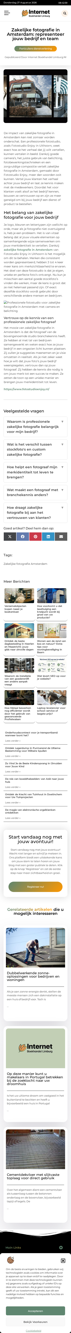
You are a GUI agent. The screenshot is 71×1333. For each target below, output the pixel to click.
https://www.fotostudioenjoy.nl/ (26, 389)
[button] (63, 1261)
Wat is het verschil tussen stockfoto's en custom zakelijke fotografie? (35, 449)
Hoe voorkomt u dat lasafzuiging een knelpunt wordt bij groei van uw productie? (49, 612)
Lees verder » (13, 740)
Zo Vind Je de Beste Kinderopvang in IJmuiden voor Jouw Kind (33, 765)
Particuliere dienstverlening (35, 48)
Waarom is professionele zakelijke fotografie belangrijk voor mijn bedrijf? (35, 427)
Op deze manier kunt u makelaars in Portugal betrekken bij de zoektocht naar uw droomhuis (35, 1079)
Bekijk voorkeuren (35, 1321)
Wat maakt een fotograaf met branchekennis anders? (35, 492)
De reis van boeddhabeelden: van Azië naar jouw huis (34, 780)
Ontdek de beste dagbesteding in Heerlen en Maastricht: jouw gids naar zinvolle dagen (19, 645)
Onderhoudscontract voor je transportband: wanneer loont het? (31, 734)
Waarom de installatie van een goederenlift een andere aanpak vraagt (18, 680)
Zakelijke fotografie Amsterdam (25, 564)
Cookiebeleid (33, 1330)
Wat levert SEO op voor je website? (51, 677)
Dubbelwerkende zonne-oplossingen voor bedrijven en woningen (33, 976)
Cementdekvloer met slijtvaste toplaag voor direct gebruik (33, 1176)
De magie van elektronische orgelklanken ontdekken (30, 811)
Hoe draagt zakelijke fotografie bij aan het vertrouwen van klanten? (35, 513)
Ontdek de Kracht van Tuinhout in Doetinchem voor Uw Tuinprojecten (33, 796)
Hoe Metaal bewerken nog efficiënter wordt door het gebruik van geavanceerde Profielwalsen (18, 713)
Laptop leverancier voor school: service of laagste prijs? (51, 710)
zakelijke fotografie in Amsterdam (28, 250)
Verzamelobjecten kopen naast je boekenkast (15, 609)
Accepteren (35, 1311)
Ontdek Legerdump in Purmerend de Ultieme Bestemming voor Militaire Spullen (32, 749)
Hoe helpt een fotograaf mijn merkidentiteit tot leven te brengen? (35, 472)
